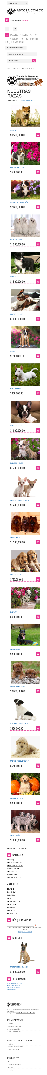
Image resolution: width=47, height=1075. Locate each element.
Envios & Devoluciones (14, 983)
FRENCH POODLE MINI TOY (19, 761)
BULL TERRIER (15, 388)
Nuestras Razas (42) (15, 866)
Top (8, 69)
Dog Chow (11, 892)
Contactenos (11, 990)
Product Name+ (25, 100)
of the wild (11, 904)
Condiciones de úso (14, 1032)
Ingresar (10, 1067)
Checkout (25, 20)
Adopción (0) (12, 874)
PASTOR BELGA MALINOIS (19, 967)
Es (15, 29)
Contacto (10, 1044)
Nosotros (10, 1024)
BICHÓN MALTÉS (16, 239)
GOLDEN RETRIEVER (17, 798)
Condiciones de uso (13, 987)
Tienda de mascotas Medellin (25, 1013)
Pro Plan (11, 910)
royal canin (12, 913)
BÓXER (12, 351)
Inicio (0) (10, 860)
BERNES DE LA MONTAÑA (19, 202)
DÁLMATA (13, 612)
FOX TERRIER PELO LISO (19, 724)
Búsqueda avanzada (14, 1026)
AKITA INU (13, 130)
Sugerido (17, 938)
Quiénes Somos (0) (14, 863)
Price (32, 100)
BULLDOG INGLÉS (16, 463)
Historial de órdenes (14, 1064)
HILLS (9, 898)
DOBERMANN (15, 649)
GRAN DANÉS (15, 835)
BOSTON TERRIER (16, 314)
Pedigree (11, 907)
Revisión (10, 1070)
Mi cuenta (10, 1062)
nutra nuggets (13, 901)
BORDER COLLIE (16, 277)
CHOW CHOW (15, 537)
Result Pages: (12, 848)
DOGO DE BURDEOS (17, 686)
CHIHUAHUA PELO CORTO (19, 500)
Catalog (16, 69)
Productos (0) (13, 869)
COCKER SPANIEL (16, 575)
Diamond (10, 889)
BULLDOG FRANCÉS (17, 426)
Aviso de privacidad (13, 985)
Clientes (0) (12, 871)
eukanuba (11, 895)
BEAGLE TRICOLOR (17, 167)
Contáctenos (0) (13, 877)
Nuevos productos (13, 1049)
